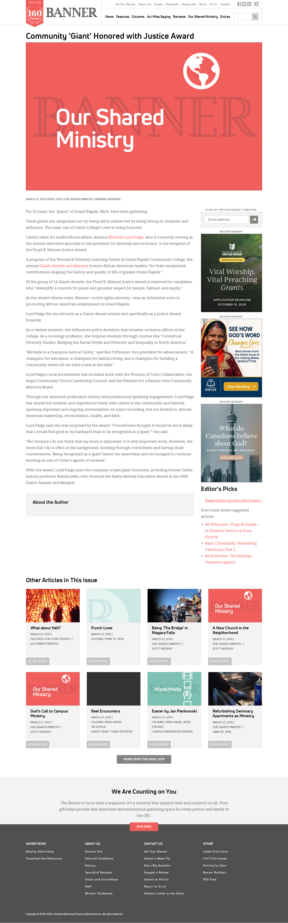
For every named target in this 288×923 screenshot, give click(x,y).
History (90, 865)
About (203, 4)
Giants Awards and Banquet (63, 266)
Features (122, 16)
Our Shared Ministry (203, 16)
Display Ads (189, 4)
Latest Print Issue (215, 851)
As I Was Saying (159, 16)
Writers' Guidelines (99, 893)
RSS (249, 5)
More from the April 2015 (144, 759)
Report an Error (155, 886)
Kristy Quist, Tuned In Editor (112, 732)
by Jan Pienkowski (174, 711)
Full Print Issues (215, 858)
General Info (94, 851)
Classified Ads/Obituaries (44, 858)
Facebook (239, 5)
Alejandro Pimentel (44, 644)
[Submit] (254, 220)
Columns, (97, 639)
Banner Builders (214, 872)
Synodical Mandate (98, 872)
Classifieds (172, 4)
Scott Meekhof (162, 649)
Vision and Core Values (101, 879)
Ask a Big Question (157, 865)
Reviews (179, 16)
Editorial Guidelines (99, 858)
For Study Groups (57, 639)
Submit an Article (156, 879)
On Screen (98, 727)
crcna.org (256, 4)
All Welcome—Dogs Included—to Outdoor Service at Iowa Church (232, 531)
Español (225, 4)
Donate (158, 4)
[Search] (255, 16)
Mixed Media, (113, 722)
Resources (144, 4)
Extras (225, 16)
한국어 (213, 4)
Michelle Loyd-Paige (125, 237)
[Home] (82, 12)
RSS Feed (209, 879)
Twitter (244, 5)
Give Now (144, 826)
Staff (88, 886)
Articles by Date (214, 865)
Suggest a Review (156, 872)
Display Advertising (40, 851)
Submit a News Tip (157, 858)
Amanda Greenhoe (108, 199)
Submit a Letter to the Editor (164, 893)
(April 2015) (54, 199)
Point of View (114, 639)
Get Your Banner (125, 4)
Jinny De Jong (222, 732)
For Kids (157, 727)
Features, (37, 639)
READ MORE (37, 661)
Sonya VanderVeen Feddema (173, 732)
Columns (138, 16)
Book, (187, 722)
